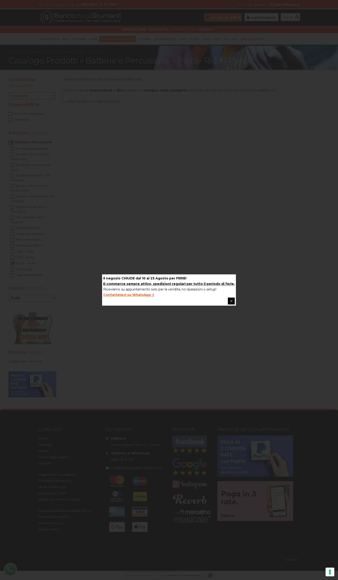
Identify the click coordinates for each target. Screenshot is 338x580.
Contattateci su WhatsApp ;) (128, 295)
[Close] (231, 301)
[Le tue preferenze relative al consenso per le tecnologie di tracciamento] (330, 572)
